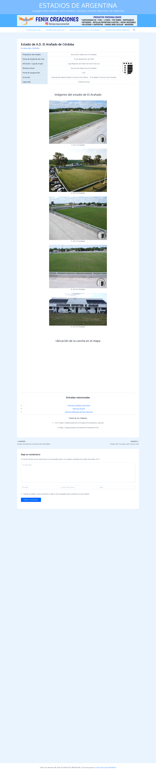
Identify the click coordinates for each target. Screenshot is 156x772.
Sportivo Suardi (79, 409)
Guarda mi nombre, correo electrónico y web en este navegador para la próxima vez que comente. (56, 494)
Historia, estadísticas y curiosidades (85, 30)
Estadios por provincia (55, 30)
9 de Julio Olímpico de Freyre (79, 405)
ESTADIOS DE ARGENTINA (78, 5)
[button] (42, 30)
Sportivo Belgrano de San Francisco (79, 412)
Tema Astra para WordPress (106, 767)
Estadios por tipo (33, 30)
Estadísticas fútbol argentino (117, 30)
